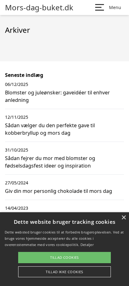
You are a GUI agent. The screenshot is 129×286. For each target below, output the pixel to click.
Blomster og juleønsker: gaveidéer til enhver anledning (57, 96)
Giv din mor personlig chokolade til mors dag (58, 191)
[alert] (64, 249)
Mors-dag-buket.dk (39, 8)
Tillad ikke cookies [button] (64, 271)
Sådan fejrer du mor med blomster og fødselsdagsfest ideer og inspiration (50, 162)
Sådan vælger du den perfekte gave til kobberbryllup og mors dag (50, 129)
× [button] (123, 217)
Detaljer (87, 244)
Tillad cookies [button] (64, 257)
